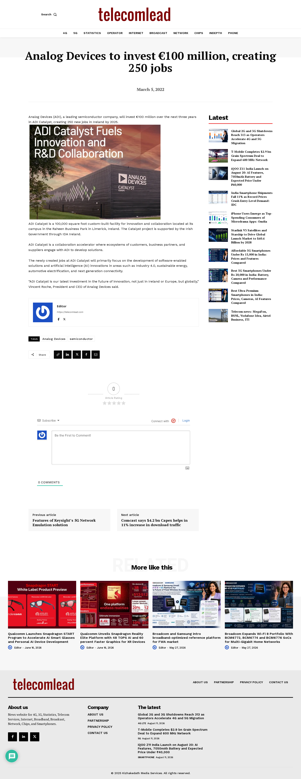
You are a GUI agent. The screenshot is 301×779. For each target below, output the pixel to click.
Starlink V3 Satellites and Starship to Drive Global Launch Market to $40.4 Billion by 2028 (249, 236)
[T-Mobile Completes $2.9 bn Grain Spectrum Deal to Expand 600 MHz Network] (218, 155)
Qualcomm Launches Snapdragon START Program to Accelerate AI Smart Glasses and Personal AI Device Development (41, 637)
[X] (64, 318)
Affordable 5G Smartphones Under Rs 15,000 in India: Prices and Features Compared (250, 257)
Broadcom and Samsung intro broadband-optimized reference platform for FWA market (187, 637)
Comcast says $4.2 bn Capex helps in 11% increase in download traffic (154, 522)
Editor (62, 306)
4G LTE (142, 723)
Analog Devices (53, 338)
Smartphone (146, 757)
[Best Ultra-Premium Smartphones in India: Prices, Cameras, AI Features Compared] (218, 295)
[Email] (96, 354)
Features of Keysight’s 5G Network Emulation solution (64, 522)
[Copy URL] (58, 354)
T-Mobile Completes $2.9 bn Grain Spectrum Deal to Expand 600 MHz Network (251, 156)
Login (186, 420)
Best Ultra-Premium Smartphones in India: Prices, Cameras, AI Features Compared (251, 297)
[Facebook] (58, 318)
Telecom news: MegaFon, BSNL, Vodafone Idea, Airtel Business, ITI (250, 315)
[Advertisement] (240, 355)
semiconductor (81, 338)
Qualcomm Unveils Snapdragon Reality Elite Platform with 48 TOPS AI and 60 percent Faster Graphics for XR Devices (112, 637)
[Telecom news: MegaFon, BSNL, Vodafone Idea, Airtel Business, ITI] (218, 315)
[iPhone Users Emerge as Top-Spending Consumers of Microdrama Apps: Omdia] (218, 217)
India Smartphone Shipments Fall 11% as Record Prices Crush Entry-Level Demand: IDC (252, 199)
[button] (49, 14)
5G (139, 738)
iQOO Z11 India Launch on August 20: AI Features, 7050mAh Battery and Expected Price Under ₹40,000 (249, 177)
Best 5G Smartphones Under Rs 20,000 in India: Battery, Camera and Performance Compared (251, 277)
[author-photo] (10, 647)
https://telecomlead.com (70, 312)
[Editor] (43, 312)
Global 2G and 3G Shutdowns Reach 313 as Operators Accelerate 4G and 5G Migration (252, 137)
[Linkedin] (67, 354)
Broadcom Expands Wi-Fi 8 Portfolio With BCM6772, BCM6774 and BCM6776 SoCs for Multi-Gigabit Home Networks (259, 637)
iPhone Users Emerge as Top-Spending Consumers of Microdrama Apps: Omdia (251, 217)
